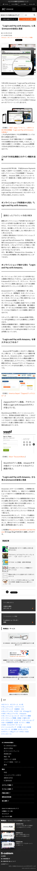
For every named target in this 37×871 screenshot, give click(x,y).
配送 (19, 718)
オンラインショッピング (11, 716)
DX (3, 722)
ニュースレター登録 (27, 19)
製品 (3, 769)
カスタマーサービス (15, 725)
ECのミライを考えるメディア (9, 808)
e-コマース (6, 729)
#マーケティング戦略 (27, 37)
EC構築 (14, 729)
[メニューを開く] (34, 9)
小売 (21, 704)
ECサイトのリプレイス (11, 751)
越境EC (17, 709)
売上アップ (14, 731)
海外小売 (27, 718)
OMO (4, 725)
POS (22, 731)
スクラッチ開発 (6, 785)
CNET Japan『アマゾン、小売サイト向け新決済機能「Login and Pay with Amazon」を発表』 (17, 129)
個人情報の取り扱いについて (8, 861)
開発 (28, 722)
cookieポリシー (5, 864)
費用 (5, 765)
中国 (19, 727)
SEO (27, 731)
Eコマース (14, 704)
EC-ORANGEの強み (7, 742)
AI (21, 711)
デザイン (6, 731)
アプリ (22, 722)
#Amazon (4, 37)
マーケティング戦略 (9, 718)
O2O (16, 711)
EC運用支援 (8, 780)
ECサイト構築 (26, 716)
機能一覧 (7, 756)
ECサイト (6, 704)
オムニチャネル (8, 711)
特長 (5, 772)
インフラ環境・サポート (12, 762)
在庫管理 (10, 722)
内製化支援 (5, 793)
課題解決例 (7, 754)
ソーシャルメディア (9, 727)
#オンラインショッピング (14, 37)
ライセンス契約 (6, 789)
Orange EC (27, 711)
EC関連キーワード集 (7, 811)
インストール (7, 734)
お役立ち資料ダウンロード (9, 19)
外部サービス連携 (10, 759)
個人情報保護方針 (5, 858)
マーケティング (8, 709)
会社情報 (3, 856)
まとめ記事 (27, 727)
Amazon (23, 713)
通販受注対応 (8, 778)
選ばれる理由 (8, 748)
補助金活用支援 (6, 797)
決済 (16, 722)
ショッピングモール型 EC (12, 775)
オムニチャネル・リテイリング (13, 707)
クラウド (18, 720)
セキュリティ (23, 729)
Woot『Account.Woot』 (17, 456)
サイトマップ (5, 814)
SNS (4, 713)
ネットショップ (29, 720)
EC (23, 709)
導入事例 (4, 801)
